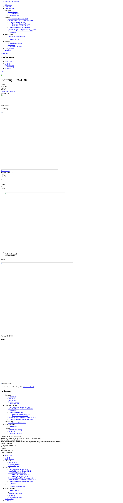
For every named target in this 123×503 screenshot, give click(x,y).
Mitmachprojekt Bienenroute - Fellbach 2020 (22, 29)
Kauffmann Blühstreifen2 (8, 91)
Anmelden (8, 50)
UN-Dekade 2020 (13, 39)
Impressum (11, 45)
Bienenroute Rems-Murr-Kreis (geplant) (20, 27)
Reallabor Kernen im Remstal (21, 24)
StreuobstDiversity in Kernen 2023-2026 (20, 20)
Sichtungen (8, 6)
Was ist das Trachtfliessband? (17, 36)
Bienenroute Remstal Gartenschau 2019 (20, 31)
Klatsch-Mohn (5, 171)
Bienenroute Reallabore (15, 412)
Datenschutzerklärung (15, 43)
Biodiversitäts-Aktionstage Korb (18, 19)
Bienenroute (12, 32)
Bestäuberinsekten (14, 13)
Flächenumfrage (9, 48)
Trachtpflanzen (9, 8)
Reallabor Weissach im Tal (20, 26)
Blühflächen (8, 5)
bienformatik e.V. (28, 387)
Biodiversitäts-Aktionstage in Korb (19, 407)
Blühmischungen (13, 15)
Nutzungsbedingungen (15, 46)
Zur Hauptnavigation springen (10, 1)
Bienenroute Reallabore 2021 (17, 22)
